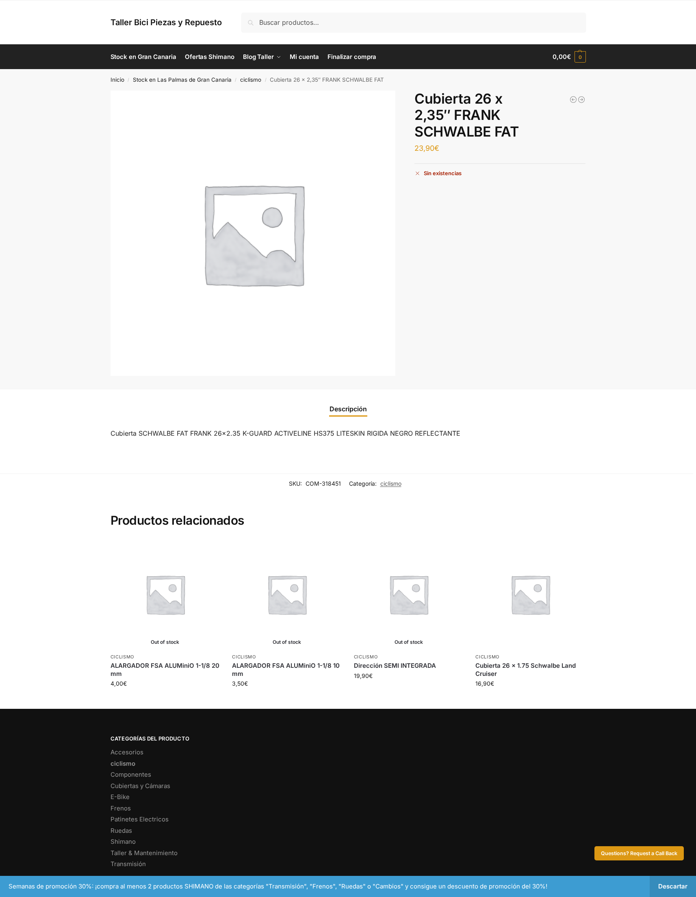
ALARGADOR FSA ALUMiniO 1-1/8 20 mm (165, 670)
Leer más (165, 700)
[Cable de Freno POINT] (573, 100)
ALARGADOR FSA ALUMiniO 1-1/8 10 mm (286, 670)
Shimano (123, 841)
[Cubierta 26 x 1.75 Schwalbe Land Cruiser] (530, 594)
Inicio (117, 79)
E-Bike (120, 797)
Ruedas (121, 830)
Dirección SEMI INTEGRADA (395, 665)
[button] (569, 57)
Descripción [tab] (348, 409)
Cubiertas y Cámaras (140, 786)
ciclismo (250, 79)
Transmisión (128, 864)
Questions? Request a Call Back (639, 853)
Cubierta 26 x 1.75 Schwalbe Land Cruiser (525, 670)
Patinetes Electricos (140, 819)
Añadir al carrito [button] (530, 700)
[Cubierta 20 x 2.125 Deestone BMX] (581, 100)
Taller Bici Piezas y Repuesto (166, 22)
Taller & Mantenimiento (144, 853)
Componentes (131, 774)
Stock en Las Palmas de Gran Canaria (182, 79)
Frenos (121, 808)
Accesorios (127, 752)
